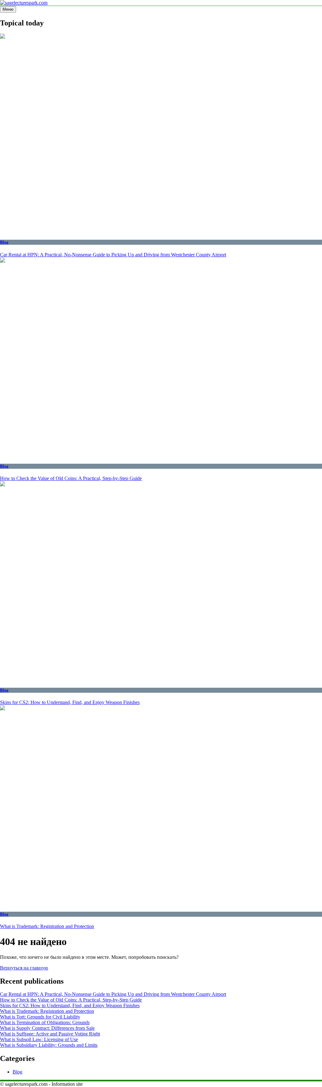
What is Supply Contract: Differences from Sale (47, 1028)
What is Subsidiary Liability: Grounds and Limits (48, 1045)
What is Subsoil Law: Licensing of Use (39, 1039)
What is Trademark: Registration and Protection (47, 926)
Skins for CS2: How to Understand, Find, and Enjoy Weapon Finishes (70, 702)
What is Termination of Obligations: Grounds (45, 1022)
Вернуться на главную (24, 967)
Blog (4, 242)
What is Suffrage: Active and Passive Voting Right (50, 1033)
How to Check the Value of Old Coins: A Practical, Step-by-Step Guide (71, 478)
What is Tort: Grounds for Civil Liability (40, 1016)
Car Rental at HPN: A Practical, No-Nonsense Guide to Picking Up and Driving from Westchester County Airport (113, 254)
